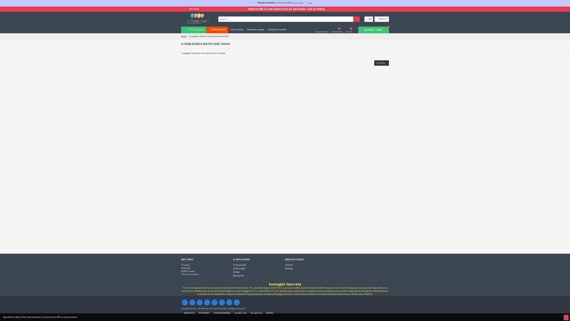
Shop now (298, 2)
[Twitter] (192, 302)
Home (183, 36)
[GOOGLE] (200, 302)
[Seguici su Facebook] (185, 302)
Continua (380, 63)
